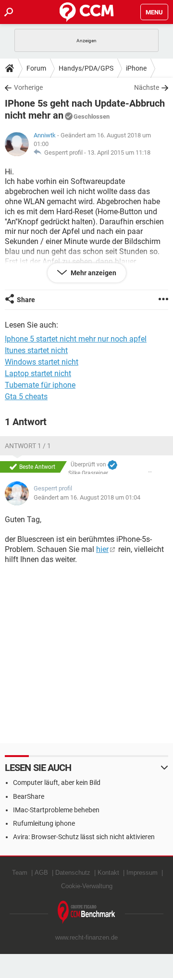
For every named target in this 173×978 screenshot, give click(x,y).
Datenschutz (72, 872)
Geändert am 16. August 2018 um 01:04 (87, 497)
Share (26, 300)
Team (19, 872)
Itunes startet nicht (36, 350)
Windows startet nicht (41, 362)
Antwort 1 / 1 (28, 446)
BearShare (28, 796)
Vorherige (28, 87)
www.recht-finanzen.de (86, 937)
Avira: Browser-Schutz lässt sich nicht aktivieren (84, 837)
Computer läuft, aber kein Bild (56, 782)
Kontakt (108, 872)
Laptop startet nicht (38, 373)
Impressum (142, 872)
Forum (36, 68)
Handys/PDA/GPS (86, 68)
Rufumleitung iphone (44, 823)
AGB (41, 872)
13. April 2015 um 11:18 (118, 152)
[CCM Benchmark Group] (86, 912)
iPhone (136, 68)
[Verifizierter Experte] (112, 465)
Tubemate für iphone (40, 385)
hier (102, 549)
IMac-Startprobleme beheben (56, 810)
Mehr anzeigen (92, 273)
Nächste (146, 87)
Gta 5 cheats (26, 396)
